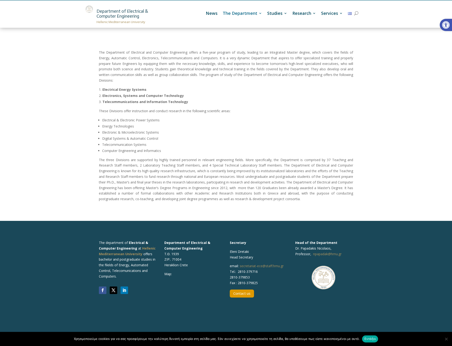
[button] (446, 25)
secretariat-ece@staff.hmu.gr (262, 266)
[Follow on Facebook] (102, 290)
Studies (274, 14)
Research (301, 14)
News (212, 14)
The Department (240, 14)
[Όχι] (446, 339)
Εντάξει (370, 339)
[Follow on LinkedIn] (124, 290)
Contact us (241, 293)
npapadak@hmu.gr (327, 254)
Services (329, 14)
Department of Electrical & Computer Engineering (122, 13)
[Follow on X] (113, 290)
